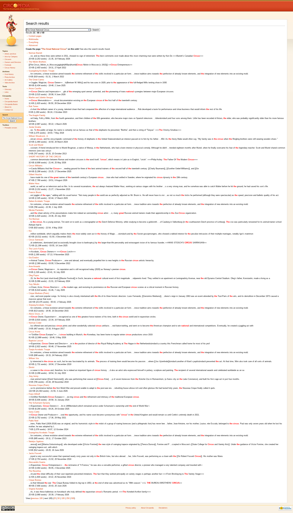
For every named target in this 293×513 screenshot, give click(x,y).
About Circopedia (147, 508)
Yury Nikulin (34, 284)
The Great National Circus (54, 49)
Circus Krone (34, 332)
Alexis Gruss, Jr (36, 314)
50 (59, 498)
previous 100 (37, 498)
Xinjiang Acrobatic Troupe (40, 305)
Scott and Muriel (36, 145)
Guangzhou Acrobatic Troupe (41, 433)
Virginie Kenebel (36, 489)
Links (7, 92)
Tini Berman (34, 219)
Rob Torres (33, 106)
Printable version (11, 128)
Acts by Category (11, 56)
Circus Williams (35, 166)
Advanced (33, 45)
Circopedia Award (11, 101)
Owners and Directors (13, 62)
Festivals (8, 65)
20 (55, 498)
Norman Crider (35, 323)
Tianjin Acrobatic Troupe (39, 350)
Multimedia (33, 39)
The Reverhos (35, 471)
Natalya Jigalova (36, 441)
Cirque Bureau (35, 480)
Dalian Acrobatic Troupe (39, 201)
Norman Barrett (35, 53)
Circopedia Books (11, 104)
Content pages (35, 36)
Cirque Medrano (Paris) (39, 293)
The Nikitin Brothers (37, 62)
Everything (33, 42)
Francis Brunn (35, 192)
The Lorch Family (36, 249)
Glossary (8, 89)
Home (7, 99)
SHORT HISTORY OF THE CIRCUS (45, 157)
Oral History (9, 74)
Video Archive (10, 83)
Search (5, 115)
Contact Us (9, 110)
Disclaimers (163, 508)
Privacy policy (131, 508)
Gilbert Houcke (35, 174)
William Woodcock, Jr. (38, 136)
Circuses (8, 59)
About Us (8, 107)
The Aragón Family (37, 115)
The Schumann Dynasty (39, 403)
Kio (30, 231)
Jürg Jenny (33, 376)
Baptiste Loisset (36, 341)
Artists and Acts (10, 54)
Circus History (10, 68)
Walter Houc (34, 183)
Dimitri (31, 367)
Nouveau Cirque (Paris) (39, 385)
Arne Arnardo (34, 266)
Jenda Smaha (35, 127)
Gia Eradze (34, 258)
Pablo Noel (33, 421)
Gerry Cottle (34, 412)
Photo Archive (10, 77)
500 (72, 498)
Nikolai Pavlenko (36, 210)
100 (63, 498)
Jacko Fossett (35, 453)
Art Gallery (9, 80)
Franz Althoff (34, 394)
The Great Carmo (36, 80)
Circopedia (31, 5)
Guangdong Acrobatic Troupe (41, 71)
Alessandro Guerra (37, 462)
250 (67, 498)
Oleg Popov (34, 275)
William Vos (34, 358)
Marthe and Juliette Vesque (41, 98)
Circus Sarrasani (36, 240)
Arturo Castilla (35, 89)
